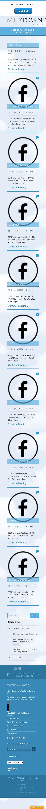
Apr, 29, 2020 (18, 112)
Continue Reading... (18, 69)
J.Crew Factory (18, 657)
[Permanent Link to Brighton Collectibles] (19, 579)
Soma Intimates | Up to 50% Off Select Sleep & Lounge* (24, 651)
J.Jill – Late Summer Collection (24, 634)
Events (22, 790)
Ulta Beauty (11, 730)
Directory (21, 785)
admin (31, 112)
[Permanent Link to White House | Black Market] (22, 106)
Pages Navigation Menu (24, 4)
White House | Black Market (17, 722)
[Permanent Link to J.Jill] (10, 402)
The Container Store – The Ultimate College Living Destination (22, 642)
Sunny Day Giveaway (20, 628)
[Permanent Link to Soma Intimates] (16, 283)
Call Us (24, 11)
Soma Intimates (13, 733)
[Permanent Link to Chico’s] (12, 520)
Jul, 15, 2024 (18, 51)
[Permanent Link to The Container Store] (18, 461)
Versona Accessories (15, 726)
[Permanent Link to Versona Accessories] (18, 165)
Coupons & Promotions (24, 787)
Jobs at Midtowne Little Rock (24, 793)
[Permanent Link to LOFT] (11, 343)
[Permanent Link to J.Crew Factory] (16, 45)
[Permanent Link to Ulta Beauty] (14, 224)
